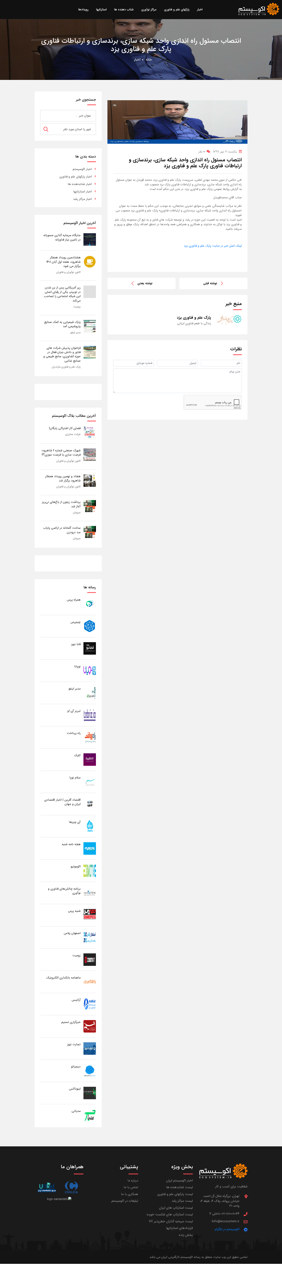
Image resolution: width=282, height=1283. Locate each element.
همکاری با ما (129, 1194)
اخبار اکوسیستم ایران (179, 1180)
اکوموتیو (76, 866)
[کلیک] (89, 759)
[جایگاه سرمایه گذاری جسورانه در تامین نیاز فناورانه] (89, 239)
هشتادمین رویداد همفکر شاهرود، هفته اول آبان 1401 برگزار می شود (63, 261)
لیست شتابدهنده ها (179, 1187)
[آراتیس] (89, 1003)
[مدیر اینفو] (89, 692)
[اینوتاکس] (89, 1092)
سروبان (77, 512)
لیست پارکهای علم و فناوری (175, 1194)
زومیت (77, 307)
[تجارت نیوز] (89, 1048)
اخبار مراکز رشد (82, 199)
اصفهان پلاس (72, 933)
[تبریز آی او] (89, 715)
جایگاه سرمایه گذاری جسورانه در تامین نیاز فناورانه (62, 237)
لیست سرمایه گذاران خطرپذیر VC (171, 1221)
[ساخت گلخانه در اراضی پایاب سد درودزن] (89, 531)
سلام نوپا (75, 777)
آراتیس (76, 999)
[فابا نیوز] (89, 648)
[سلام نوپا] (89, 781)
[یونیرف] (46, 1187)
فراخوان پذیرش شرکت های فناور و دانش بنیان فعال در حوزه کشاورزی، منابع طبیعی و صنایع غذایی (62, 354)
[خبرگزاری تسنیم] (89, 1026)
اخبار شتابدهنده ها (80, 184)
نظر (201, 151)
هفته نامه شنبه (71, 844)
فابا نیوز (76, 644)
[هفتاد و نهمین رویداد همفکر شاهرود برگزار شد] (89, 480)
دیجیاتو (76, 1066)
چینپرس (76, 622)
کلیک (77, 755)
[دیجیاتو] (89, 1070)
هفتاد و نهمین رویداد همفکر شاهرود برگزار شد (63, 478)
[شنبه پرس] (89, 915)
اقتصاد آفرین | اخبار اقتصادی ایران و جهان (62, 801)
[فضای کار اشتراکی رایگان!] (89, 432)
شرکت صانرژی (73, 434)
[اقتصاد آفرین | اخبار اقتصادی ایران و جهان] (89, 803)
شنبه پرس (74, 911)
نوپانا (77, 666)
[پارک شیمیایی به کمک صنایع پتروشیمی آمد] (89, 326)
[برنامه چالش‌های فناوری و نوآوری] (89, 892)
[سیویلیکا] (71, 1187)
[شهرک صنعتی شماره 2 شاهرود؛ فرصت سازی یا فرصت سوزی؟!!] (89, 454)
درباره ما (133, 1180)
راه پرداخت (74, 733)
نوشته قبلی (210, 283)
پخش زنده (186, 1235)
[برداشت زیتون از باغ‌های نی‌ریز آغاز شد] (89, 506)
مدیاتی (76, 1111)
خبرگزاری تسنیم (71, 1022)
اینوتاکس (75, 1088)
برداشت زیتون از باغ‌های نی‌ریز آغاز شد (61, 504)
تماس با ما (131, 1187)
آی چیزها (75, 822)
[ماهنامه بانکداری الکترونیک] (89, 981)
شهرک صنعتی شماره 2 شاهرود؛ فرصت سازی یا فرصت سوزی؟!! (61, 452)
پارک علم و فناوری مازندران (66, 367)
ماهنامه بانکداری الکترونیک (63, 977)
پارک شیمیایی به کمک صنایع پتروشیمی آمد (62, 324)
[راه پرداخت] (89, 737)
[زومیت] (89, 959)
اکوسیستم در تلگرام (227, 1229)
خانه (149, 59)
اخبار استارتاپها (82, 191)
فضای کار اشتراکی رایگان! (65, 428)
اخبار (137, 59)
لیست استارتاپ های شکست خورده (170, 1214)
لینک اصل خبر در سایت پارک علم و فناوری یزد (213, 245)
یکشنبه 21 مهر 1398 (225, 151)
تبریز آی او (74, 710)
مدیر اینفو (75, 332)
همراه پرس (74, 599)
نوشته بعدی (145, 283)
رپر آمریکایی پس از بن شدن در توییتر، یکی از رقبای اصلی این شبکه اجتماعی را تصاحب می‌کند (62, 294)
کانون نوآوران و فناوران (68, 272)
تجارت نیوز (74, 1044)
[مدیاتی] (89, 1115)
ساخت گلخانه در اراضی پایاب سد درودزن (62, 529)
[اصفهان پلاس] (89, 937)
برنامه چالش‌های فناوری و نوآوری (64, 890)
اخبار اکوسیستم (82, 169)
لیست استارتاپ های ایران (176, 1207)
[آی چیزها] (89, 826)
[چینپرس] (89, 626)
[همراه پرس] (89, 603)
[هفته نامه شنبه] (89, 848)
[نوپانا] (89, 670)
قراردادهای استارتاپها (179, 1228)
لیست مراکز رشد (182, 1200)
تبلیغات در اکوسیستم (124, 1200)
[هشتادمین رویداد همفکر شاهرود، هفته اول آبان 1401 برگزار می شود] (89, 261)
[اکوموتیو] (89, 870)
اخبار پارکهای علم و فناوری (75, 176)
